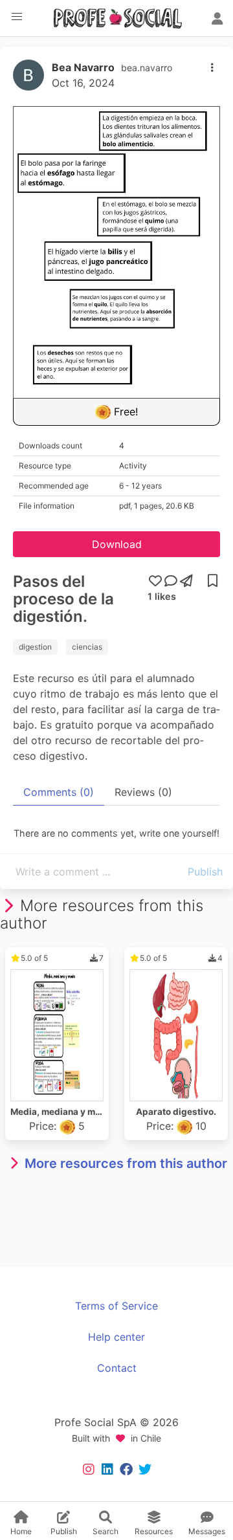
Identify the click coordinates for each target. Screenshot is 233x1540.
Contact (117, 1367)
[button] (17, 17)
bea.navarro (146, 67)
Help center (116, 1336)
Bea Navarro (83, 67)
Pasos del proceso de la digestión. (63, 599)
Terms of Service (116, 1305)
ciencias (87, 647)
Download (117, 544)
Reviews (143, 792)
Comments (58, 792)
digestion (35, 647)
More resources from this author (126, 1163)
